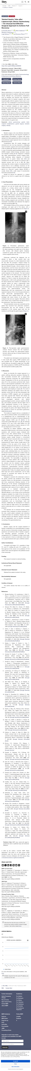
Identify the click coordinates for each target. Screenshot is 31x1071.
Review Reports (6, 82)
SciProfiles (4, 1024)
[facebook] (11, 865)
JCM (9, 6)
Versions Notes (17, 82)
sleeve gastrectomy (14, 122)
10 (11, 171)
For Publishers (20, 1004)
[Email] (3, 865)
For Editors (19, 1000)
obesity (8, 125)
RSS (3, 988)
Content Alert (9, 988)
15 (26, 401)
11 (14, 172)
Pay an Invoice (5, 999)
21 (23, 420)
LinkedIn (18, 1016)
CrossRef (12, 604)
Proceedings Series (6, 1030)
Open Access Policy (6, 1001)
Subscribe (4, 1047)
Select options (5, 1041)
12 (24, 382)
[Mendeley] (19, 865)
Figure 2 (26, 311)
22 (8, 470)
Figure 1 (26, 208)
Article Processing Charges (6, 997)
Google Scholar (13, 626)
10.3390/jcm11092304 (7, 7)
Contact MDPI (5, 1003)
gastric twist (25, 122)
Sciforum (4, 1016)
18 (9, 411)
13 (11, 392)
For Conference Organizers (20, 1008)
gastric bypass (19, 123)
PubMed (22, 604)
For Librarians (19, 1002)
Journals (4, 6)
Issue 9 (20, 6)
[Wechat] (14, 865)
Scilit (17, 604)
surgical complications (8, 123)
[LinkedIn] (8, 865)
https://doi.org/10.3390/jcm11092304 (11, 66)
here (20, 926)
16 (28, 401)
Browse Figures (17, 79)
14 (14, 395)
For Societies (19, 1006)
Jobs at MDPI (5, 1005)
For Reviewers (19, 998)
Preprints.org (5, 1020)
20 (22, 420)
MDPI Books (5, 1018)
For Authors (19, 996)
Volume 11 (14, 6)
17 (15, 407)
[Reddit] (16, 865)
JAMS (3, 1028)
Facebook (18, 1018)
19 (10, 411)
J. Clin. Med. (5, 985)
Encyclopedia (5, 1026)
